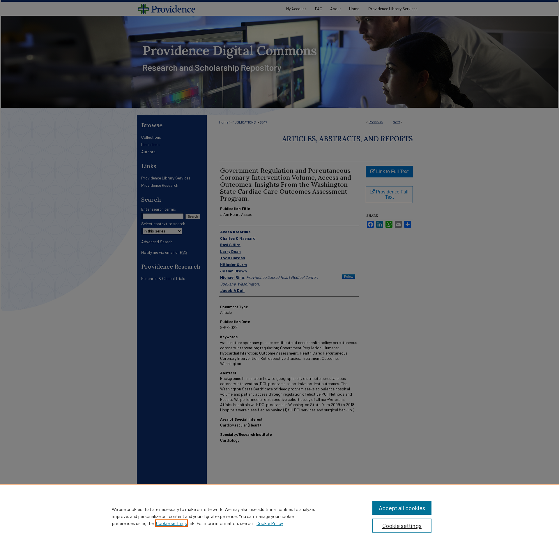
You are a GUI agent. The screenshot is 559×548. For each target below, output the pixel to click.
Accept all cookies (402, 507)
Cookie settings (171, 523)
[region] (279, 516)
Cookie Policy (269, 523)
